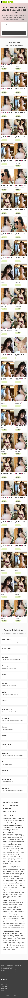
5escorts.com (6, 869)
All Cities (16, 976)
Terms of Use (4, 984)
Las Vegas (17, 974)
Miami (16, 971)
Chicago (16, 969)
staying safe (9, 859)
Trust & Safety (4, 982)
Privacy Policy (4, 986)
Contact (2, 990)
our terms (17, 859)
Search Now (14, 33)
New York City (18, 965)
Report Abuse (4, 988)
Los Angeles (17, 967)
